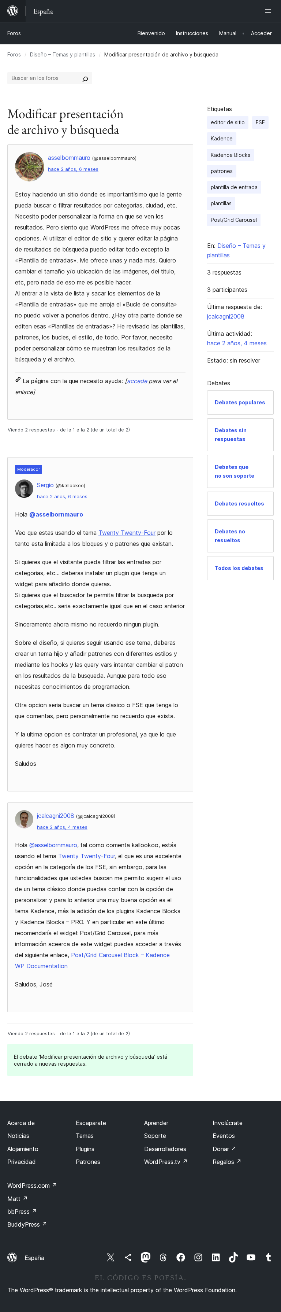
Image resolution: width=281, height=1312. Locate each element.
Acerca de (21, 1123)
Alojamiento (22, 1149)
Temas (85, 1135)
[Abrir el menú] (269, 11)
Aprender (156, 1123)
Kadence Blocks (230, 155)
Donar (224, 1149)
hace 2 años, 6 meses (73, 169)
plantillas (221, 203)
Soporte (155, 1135)
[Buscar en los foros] (85, 78)
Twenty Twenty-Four (127, 532)
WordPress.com (32, 1185)
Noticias (18, 1135)
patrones (222, 171)
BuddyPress (27, 1224)
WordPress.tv (166, 1161)
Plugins (85, 1149)
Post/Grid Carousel (234, 220)
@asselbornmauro (56, 514)
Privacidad (21, 1161)
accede (137, 381)
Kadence (222, 138)
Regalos (227, 1161)
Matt (17, 1198)
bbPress (22, 1211)
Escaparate (91, 1123)
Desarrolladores (165, 1149)
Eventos (224, 1135)
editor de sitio (228, 122)
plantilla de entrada (234, 187)
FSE (260, 122)
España (34, 1257)
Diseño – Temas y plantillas (62, 54)
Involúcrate (228, 1123)
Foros (14, 33)
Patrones (88, 1161)
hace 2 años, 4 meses (62, 827)
